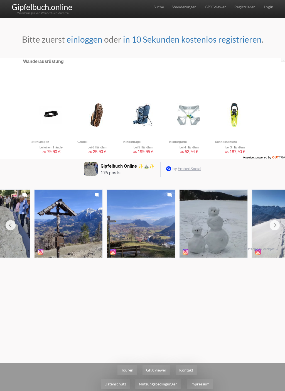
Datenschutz (115, 384)
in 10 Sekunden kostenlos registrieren (192, 39)
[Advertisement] (142, 302)
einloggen (84, 39)
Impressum (200, 384)
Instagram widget (259, 249)
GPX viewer (156, 370)
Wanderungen (184, 6)
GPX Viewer (215, 6)
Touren (127, 370)
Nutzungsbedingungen (158, 384)
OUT (278, 157)
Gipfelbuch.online (42, 7)
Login (268, 6)
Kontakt (186, 370)
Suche (159, 6)
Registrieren (244, 6)
